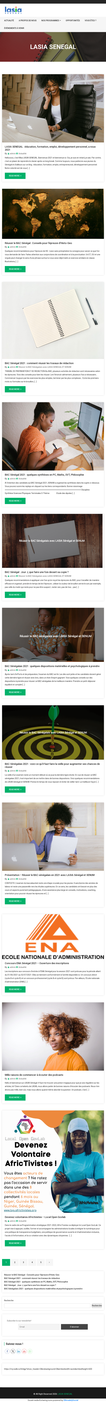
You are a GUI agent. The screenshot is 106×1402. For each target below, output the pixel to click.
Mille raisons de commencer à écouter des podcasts (34, 1074)
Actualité (9, 20)
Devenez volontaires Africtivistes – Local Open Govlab (35, 1217)
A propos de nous (28, 20)
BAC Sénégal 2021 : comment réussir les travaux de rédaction (39, 363)
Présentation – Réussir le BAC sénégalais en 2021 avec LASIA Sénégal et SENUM (50, 875)
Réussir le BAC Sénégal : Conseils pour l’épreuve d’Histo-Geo (38, 243)
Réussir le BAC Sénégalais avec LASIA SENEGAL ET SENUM (44, 367)
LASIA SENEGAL (65, 1394)
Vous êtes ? (90, 20)
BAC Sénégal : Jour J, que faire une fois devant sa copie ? (37, 572)
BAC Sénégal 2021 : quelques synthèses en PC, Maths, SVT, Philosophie (44, 474)
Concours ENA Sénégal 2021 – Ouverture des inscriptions (37, 963)
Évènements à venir (14, 28)
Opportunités (73, 20)
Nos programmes (50, 20)
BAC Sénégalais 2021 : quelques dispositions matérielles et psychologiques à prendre (52, 666)
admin (13, 153)
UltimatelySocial (70, 1400)
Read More (14, 176)
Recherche (9, 1300)
